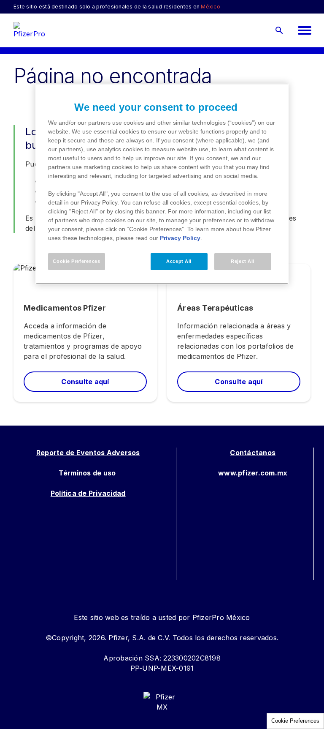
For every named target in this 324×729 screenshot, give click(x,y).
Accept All (179, 261)
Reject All (242, 261)
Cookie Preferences (295, 721)
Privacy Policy (180, 238)
